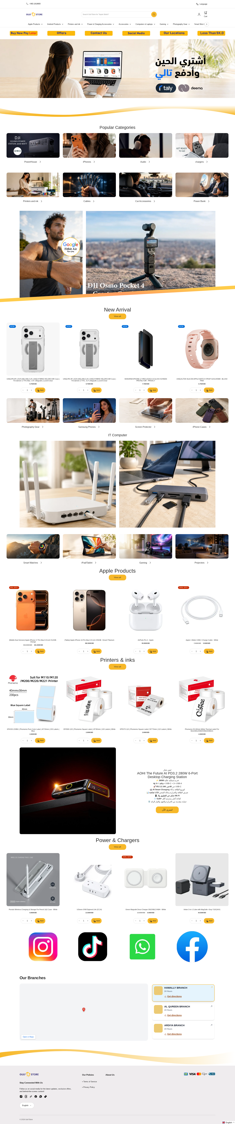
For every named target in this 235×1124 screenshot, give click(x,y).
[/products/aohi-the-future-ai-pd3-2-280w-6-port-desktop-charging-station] (68, 790)
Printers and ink (74, 24)
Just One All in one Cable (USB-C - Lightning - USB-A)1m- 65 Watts (88, 909)
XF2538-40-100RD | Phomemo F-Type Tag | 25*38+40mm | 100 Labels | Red (200, 730)
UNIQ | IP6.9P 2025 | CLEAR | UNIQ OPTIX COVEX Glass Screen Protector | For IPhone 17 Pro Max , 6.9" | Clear (201, 380)
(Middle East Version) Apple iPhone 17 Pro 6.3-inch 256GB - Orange (32, 640)
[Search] (154, 14)
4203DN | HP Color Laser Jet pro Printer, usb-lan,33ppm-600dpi (31, 729)
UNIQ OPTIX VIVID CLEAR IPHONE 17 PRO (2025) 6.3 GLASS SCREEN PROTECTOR (31, 380)
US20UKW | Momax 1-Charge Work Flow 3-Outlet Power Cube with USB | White (32, 910)
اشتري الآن (167, 810)
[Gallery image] (24, 33)
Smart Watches (200, 24)
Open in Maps (28, 1037)
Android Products (54, 24)
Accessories (124, 24)
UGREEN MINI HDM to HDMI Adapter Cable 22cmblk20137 (201, 909)
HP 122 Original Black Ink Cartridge (88, 729)
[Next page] (207, 24)
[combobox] (119, 14)
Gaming (163, 24)
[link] (199, 14)
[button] (205, 14)
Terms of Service (90, 1082)
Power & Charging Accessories (99, 24)
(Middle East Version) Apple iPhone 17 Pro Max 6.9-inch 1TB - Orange (200, 640)
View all (117, 316)
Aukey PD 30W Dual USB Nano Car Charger (144, 909)
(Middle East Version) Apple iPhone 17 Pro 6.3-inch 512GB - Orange (88, 640)
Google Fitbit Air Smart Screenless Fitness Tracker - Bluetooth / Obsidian (88, 380)
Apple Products (34, 24)
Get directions (174, 996)
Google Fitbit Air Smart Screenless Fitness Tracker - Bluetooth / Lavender (144, 380)
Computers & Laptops (144, 24)
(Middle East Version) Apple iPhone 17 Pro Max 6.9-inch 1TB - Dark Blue (144, 641)
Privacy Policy (89, 1087)
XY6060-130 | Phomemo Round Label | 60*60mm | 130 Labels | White (144, 729)
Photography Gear (180, 24)
